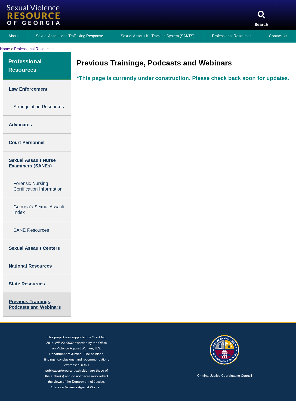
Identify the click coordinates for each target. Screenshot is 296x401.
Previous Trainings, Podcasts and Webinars (35, 304)
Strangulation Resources (38, 106)
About (13, 36)
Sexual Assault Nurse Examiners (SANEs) (32, 163)
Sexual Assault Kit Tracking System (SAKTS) (157, 36)
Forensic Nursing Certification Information (37, 186)
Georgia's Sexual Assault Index (39, 209)
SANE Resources (31, 230)
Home (5, 49)
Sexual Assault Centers (34, 248)
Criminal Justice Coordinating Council (224, 375)
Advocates (20, 124)
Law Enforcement (28, 89)
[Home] (34, 3)
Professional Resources (231, 36)
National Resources (30, 265)
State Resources (27, 283)
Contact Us (278, 36)
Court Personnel (27, 142)
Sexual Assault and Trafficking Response (69, 36)
